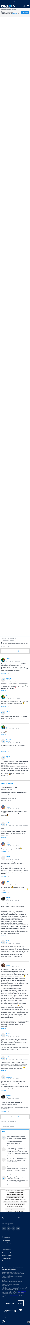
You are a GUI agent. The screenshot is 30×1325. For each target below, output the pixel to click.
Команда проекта (7, 1255)
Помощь (4, 1261)
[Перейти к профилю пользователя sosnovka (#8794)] (3, 899)
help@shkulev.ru (14, 1295)
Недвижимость (6, 2)
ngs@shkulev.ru (22, 1291)
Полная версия (6, 1215)
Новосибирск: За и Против (7, 640)
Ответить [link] (3, 673)
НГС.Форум (3, 638)
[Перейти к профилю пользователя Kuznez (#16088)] (3, 965)
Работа (14, 2)
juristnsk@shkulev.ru (21, 1293)
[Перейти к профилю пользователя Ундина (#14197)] (3, 660)
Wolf (3, 713)
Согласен (25, 12)
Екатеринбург (6, 1240)
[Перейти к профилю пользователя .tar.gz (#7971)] (3, 807)
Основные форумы (12, 638)
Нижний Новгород (7, 1243)
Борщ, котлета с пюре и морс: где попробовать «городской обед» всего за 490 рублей (16, 1160)
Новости (21, 2)
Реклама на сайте (7, 1253)
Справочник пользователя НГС (11, 1218)
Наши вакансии (6, 1258)
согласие (14, 13)
